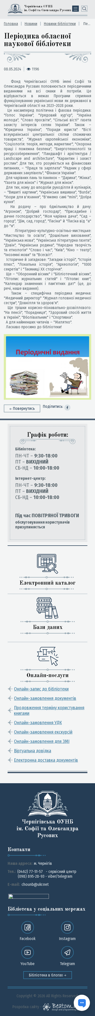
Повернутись (24, 408)
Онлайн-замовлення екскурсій (43, 732)
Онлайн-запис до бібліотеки (41, 689)
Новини (31, 23)
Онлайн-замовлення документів (45, 698)
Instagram (67, 938)
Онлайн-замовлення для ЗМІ (41, 741)
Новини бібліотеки (60, 23)
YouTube (27, 963)
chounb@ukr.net (35, 884)
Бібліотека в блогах (46, 975)
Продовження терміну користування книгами (49, 710)
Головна (11, 23)
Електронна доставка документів (46, 760)
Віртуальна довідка (32, 751)
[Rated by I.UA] (28, 896)
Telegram (67, 963)
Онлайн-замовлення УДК (38, 722)
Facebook (27, 938)
